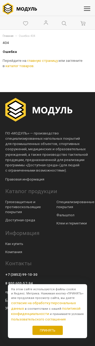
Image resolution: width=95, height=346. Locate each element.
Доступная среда (20, 220)
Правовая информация (24, 179)
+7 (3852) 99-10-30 (21, 274)
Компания (13, 252)
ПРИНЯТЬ (47, 330)
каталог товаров (20, 66)
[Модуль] (20, 9)
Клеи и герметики (71, 223)
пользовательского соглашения (38, 319)
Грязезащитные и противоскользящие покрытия (23, 207)
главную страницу (42, 60)
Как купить (14, 244)
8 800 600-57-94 (19, 283)
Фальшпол (65, 215)
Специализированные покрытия (75, 204)
